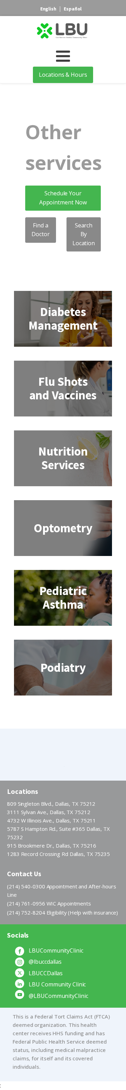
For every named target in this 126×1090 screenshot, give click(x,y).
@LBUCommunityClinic (58, 996)
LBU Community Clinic (57, 984)
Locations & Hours (63, 74)
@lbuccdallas (45, 961)
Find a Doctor (40, 229)
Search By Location (83, 234)
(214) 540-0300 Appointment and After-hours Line (61, 890)
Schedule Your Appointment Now (63, 197)
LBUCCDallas (46, 973)
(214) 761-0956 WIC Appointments (49, 903)
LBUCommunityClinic (56, 950)
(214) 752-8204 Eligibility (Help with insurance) (62, 912)
